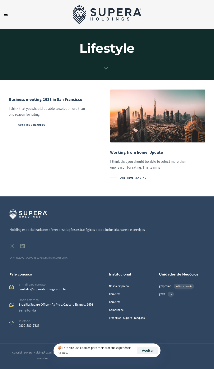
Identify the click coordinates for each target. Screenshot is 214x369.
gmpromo (175, 286)
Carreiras (115, 294)
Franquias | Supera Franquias (127, 318)
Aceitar (148, 350)
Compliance (116, 310)
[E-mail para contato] (57, 287)
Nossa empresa (119, 286)
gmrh (165, 294)
